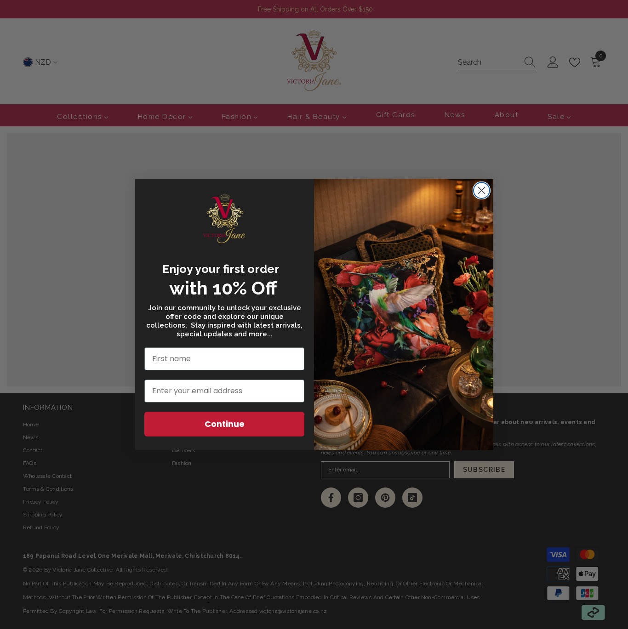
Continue (225, 424)
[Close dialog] (482, 190)
